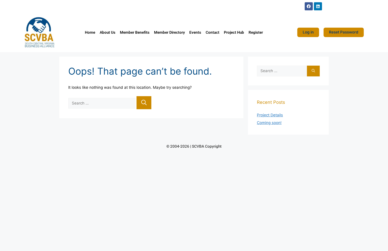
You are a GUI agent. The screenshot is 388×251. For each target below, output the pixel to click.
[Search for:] (102, 103)
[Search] (144, 102)
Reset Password (343, 32)
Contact (212, 32)
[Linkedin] (318, 6)
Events (195, 32)
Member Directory (169, 32)
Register (256, 32)
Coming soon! (269, 122)
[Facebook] (309, 6)
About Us (107, 32)
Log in (308, 32)
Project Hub (234, 32)
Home (90, 32)
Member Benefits (135, 32)
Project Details (270, 115)
